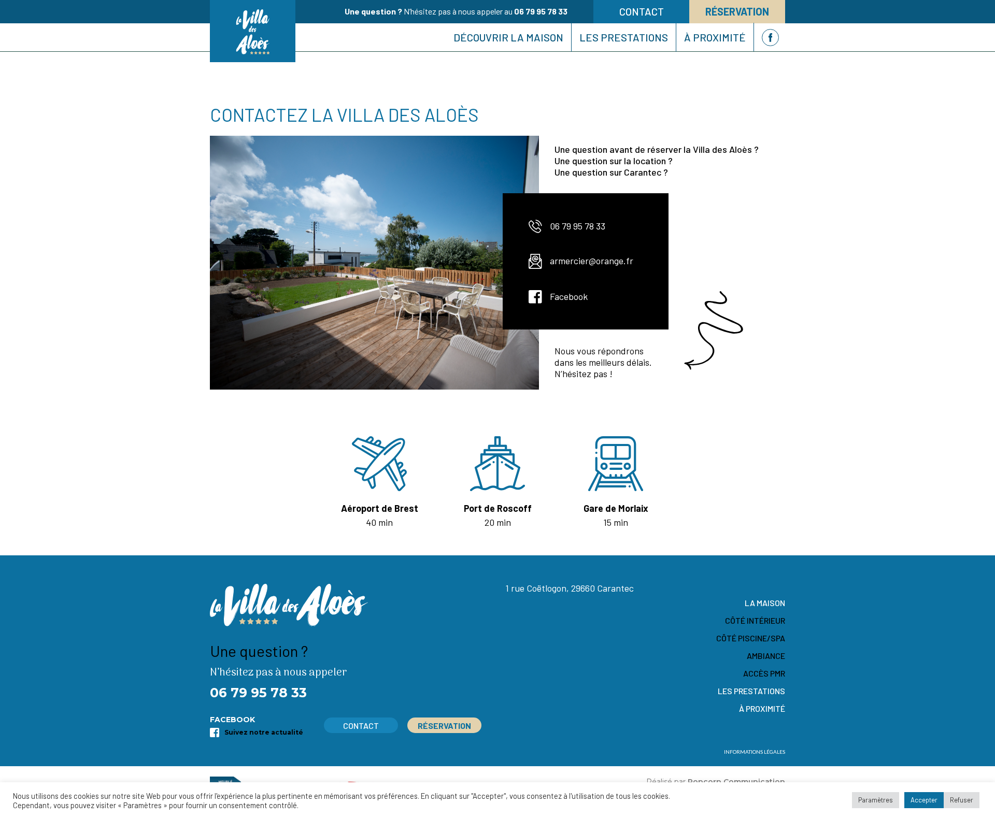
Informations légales (754, 752)
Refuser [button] (961, 800)
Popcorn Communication (736, 781)
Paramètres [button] (875, 800)
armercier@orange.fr (591, 260)
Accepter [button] (924, 800)
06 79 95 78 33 (540, 11)
